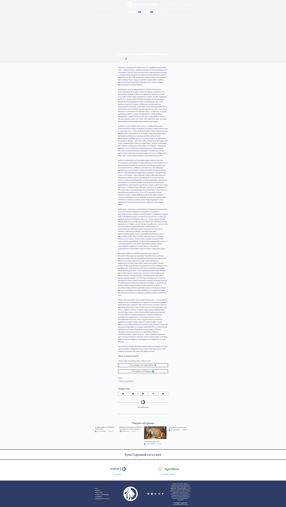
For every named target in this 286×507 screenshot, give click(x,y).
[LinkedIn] (184, 4)
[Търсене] (95, 4)
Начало (121, 12)
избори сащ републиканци (126, 381)
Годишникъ (134, 12)
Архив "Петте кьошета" (154, 58)
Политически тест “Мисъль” (102, 499)
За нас (157, 12)
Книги (148, 12)
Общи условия (99, 492)
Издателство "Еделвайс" (168, 474)
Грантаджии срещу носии (151, 442)
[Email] (163, 394)
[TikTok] (178, 4)
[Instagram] (172, 4)
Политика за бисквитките (102, 494)
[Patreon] (187, 4)
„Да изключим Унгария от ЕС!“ (177, 427)
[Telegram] (175, 4)
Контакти (97, 490)
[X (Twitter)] (181, 4)
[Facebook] (169, 4)
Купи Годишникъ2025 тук (143, 455)
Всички (165, 12)
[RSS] (190, 4)
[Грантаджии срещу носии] (155, 432)
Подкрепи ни (118, 474)
